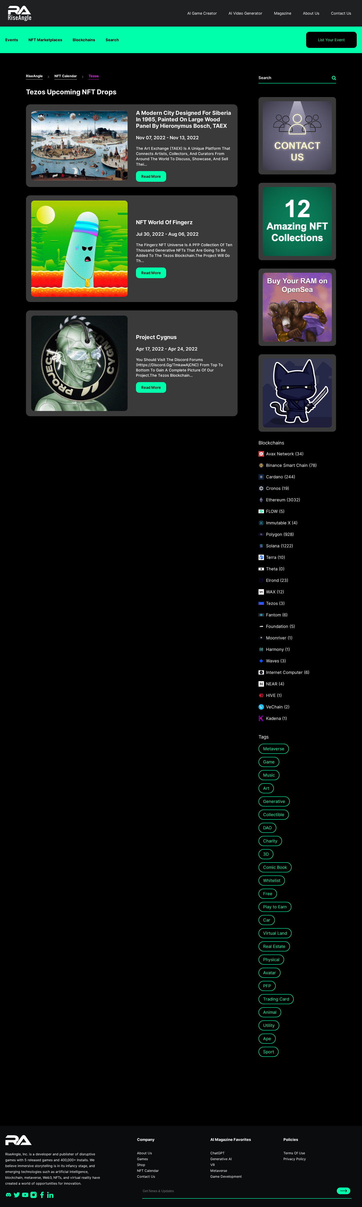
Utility (269, 1025)
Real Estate (274, 946)
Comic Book (275, 867)
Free (267, 893)
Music (269, 775)
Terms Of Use (294, 1153)
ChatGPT (217, 1153)
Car (266, 920)
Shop (141, 1165)
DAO (267, 827)
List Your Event (331, 40)
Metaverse (273, 748)
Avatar (269, 972)
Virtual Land (275, 933)
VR (212, 1165)
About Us (311, 13)
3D (266, 854)
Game (269, 761)
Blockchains (84, 40)
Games (142, 1159)
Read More (151, 176)
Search (112, 40)
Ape (267, 1038)
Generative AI (221, 1159)
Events (11, 40)
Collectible (273, 814)
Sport (268, 1051)
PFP (267, 985)
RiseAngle (34, 76)
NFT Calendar (65, 76)
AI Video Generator (245, 13)
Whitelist (271, 880)
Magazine (282, 13)
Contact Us (341, 13)
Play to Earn (275, 906)
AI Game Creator (202, 13)
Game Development (226, 1177)
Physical (271, 959)
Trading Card (276, 999)
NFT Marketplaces (45, 40)
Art (266, 788)
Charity (270, 840)
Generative (274, 801)
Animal (270, 1012)
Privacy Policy (294, 1159)
